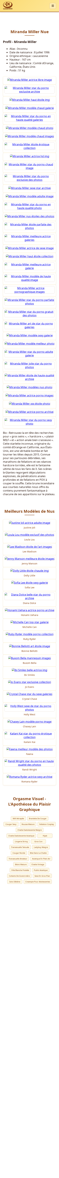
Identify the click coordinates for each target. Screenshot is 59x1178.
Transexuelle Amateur (18, 858)
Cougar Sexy (11, 824)
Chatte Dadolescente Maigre (30, 830)
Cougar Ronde (19, 853)
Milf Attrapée (18, 818)
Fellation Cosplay (46, 824)
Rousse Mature (28, 824)
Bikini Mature (21, 864)
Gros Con (38, 841)
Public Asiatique (41, 870)
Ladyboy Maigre (41, 847)
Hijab (45, 835)
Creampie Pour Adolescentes (37, 881)
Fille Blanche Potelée (20, 870)
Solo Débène (14, 881)
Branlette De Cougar (38, 818)
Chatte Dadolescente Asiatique (21, 835)
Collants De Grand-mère (19, 876)
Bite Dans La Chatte (38, 853)
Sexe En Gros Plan (42, 876)
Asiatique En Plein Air (41, 858)
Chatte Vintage (37, 864)
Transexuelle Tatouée (20, 847)
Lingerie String (21, 841)
